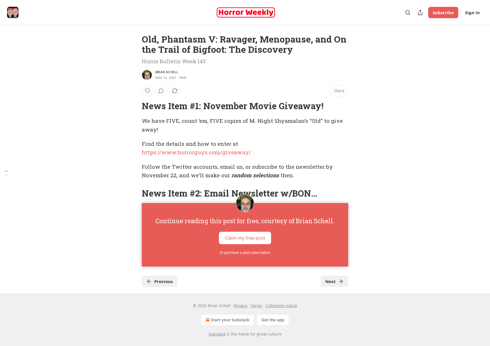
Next (330, 281)
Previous (163, 281)
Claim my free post (245, 238)
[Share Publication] (420, 12)
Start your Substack (230, 319)
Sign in (472, 12)
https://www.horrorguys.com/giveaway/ (196, 152)
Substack (216, 334)
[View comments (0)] (161, 90)
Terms (256, 305)
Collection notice (281, 305)
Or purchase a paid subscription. (245, 252)
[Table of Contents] (6, 173)
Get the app (272, 319)
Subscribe (443, 12)
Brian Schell (166, 72)
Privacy (240, 305)
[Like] (147, 90)
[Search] (407, 12)
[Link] (133, 106)
